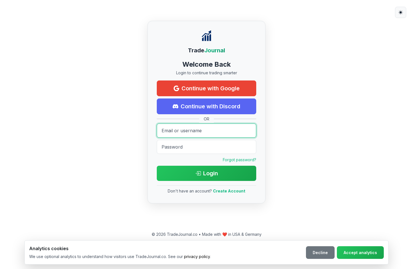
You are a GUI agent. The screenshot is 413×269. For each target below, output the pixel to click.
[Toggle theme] (400, 12)
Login (210, 173)
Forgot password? (239, 159)
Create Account (229, 191)
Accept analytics (360, 252)
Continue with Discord (210, 106)
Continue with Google (210, 88)
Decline (320, 252)
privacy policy (197, 256)
